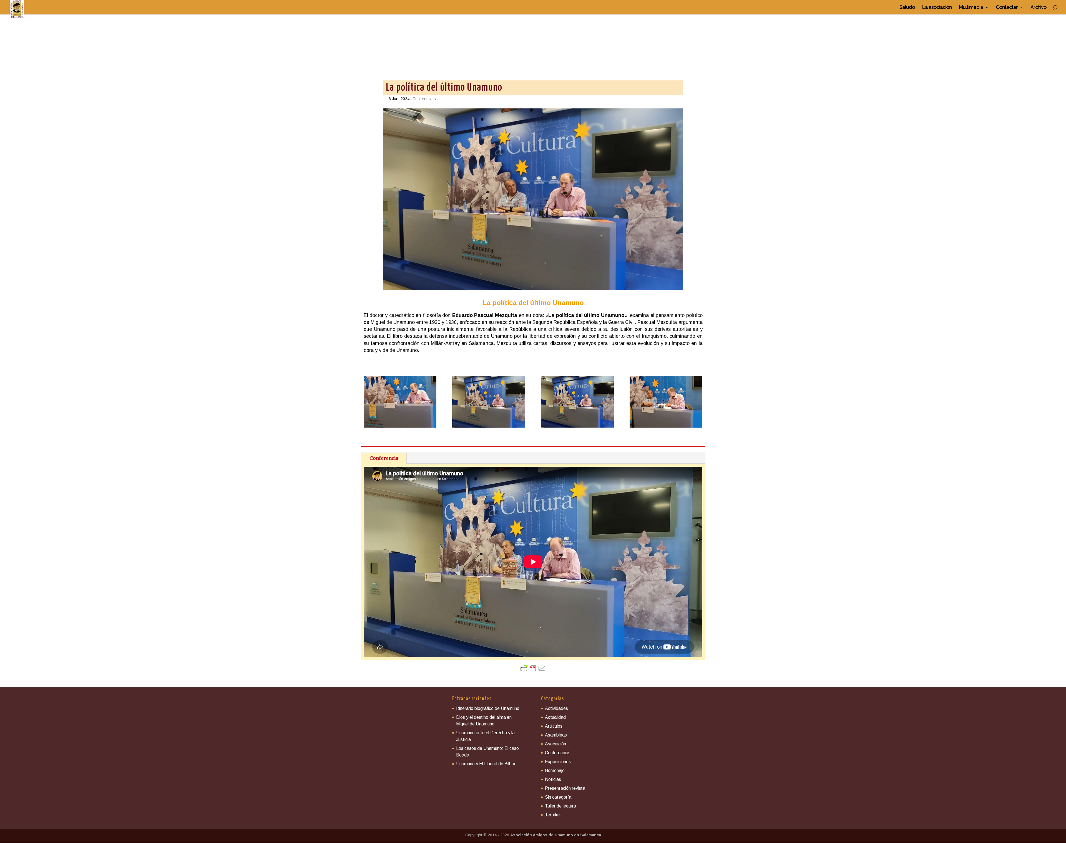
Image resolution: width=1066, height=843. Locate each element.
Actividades (556, 708)
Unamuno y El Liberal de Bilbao (486, 763)
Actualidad (555, 717)
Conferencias (424, 99)
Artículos (553, 726)
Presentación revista (565, 788)
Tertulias (553, 814)
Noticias (553, 779)
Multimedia (971, 7)
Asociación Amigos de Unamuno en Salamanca (555, 835)
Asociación (555, 744)
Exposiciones (558, 761)
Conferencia (383, 458)
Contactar (1007, 7)
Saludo (907, 7)
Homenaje (555, 770)
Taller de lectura (560, 806)
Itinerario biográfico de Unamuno (487, 708)
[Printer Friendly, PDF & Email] (533, 668)
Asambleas (556, 735)
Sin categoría (558, 797)
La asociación (937, 7)
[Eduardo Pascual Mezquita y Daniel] (400, 427)
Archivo (1038, 7)
